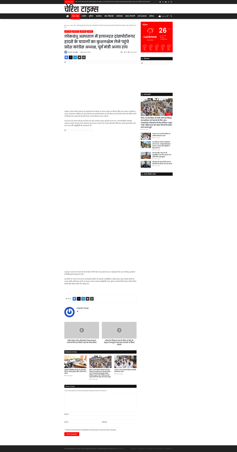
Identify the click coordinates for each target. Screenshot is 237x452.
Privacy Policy (141, 448)
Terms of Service (159, 448)
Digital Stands (120, 448)
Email (66, 422)
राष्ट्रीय (84, 16)
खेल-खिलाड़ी (109, 16)
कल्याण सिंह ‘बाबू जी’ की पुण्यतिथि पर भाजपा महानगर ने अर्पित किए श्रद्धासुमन (161, 155)
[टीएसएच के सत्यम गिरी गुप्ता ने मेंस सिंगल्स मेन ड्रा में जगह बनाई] (146, 164)
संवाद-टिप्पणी (130, 16)
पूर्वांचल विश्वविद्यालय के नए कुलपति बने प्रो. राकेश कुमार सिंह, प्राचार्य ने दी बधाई (75, 371)
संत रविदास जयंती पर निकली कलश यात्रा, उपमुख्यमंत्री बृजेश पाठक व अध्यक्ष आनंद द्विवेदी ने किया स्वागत (161, 145)
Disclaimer (150, 448)
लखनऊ (90, 31)
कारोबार (99, 16)
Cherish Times (72, 52)
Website (104, 422)
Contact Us (169, 448)
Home (67, 25)
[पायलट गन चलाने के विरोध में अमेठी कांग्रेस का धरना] (125, 362)
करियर (151, 16)
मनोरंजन (119, 16)
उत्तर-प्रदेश (75, 16)
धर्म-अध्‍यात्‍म (142, 16)
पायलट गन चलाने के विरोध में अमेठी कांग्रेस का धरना (88, 2)
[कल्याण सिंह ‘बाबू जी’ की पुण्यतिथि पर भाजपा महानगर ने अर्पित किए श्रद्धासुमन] (146, 155)
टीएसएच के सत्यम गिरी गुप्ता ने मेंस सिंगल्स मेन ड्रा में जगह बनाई (162, 163)
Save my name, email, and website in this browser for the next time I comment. (91, 430)
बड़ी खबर (83, 31)
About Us (133, 448)
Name (66, 414)
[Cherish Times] (81, 8)
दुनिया (91, 16)
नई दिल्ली (75, 31)
